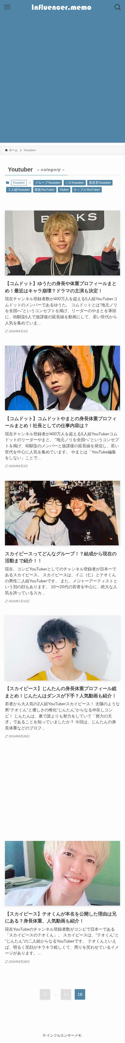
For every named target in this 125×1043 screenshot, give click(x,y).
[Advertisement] (62, 80)
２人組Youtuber (19, 189)
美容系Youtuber (100, 182)
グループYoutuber (47, 182)
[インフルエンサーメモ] (62, 7)
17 (66, 994)
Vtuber (64, 189)
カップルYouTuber (87, 189)
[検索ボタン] (117, 7)
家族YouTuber (45, 189)
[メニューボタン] (7, 7)
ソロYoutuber (74, 182)
